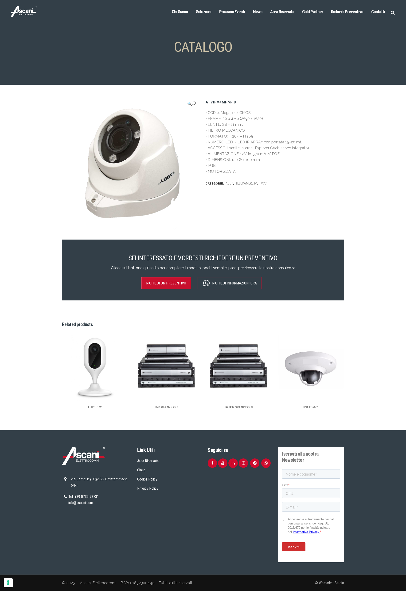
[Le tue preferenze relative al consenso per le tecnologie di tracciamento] (8, 582)
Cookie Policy (147, 479)
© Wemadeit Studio (329, 583)
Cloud (141, 470)
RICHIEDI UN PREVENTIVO (166, 283)
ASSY (229, 183)
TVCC (263, 183)
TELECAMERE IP (246, 183)
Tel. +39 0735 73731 (83, 496)
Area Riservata (148, 461)
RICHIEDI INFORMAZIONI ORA (234, 283)
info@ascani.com (80, 502)
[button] (191, 103)
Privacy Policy (147, 488)
